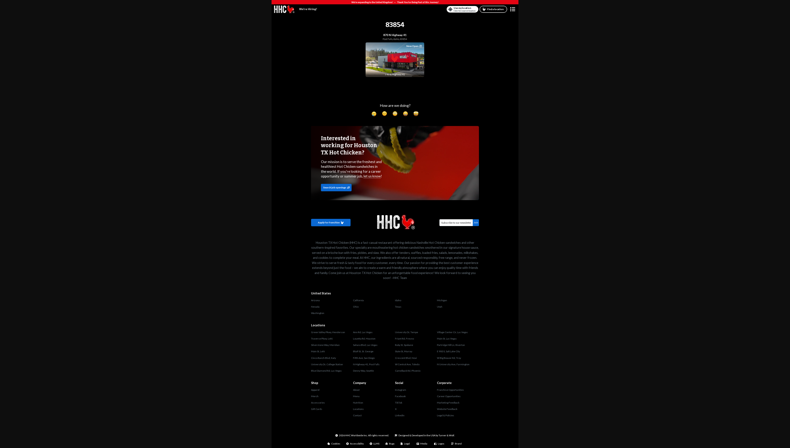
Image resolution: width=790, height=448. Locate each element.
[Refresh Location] (450, 9)
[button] (512, 9)
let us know (372, 176)
